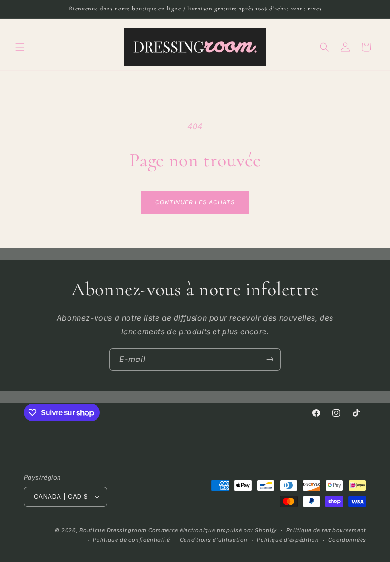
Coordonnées (347, 539)
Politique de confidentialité (131, 539)
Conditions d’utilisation (214, 539)
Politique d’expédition (288, 539)
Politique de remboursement (326, 530)
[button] (20, 47)
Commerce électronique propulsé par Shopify (212, 530)
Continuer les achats (194, 202)
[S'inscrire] (269, 359)
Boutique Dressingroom (113, 530)
